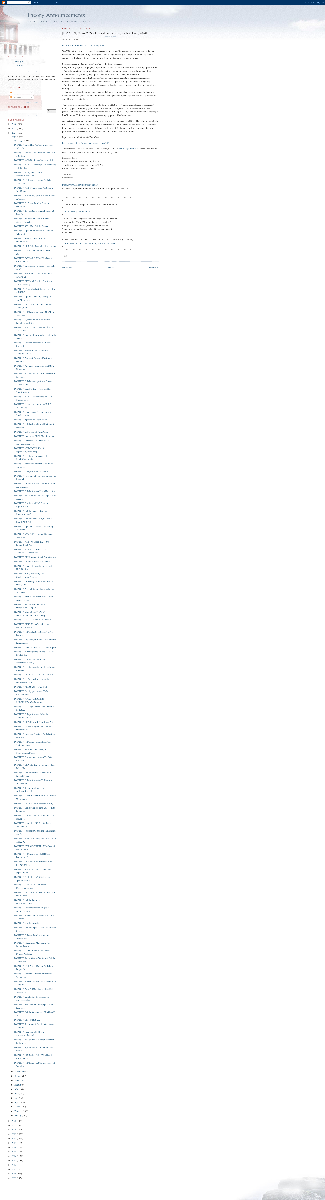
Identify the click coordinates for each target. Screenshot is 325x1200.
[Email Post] (65, 256)
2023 (14, 137)
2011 (14, 1169)
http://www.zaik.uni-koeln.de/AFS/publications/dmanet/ (90, 243)
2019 (14, 1134)
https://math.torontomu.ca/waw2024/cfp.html (83, 45)
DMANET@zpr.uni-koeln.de (77, 211)
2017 (14, 1142)
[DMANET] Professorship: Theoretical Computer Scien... (31, 352)
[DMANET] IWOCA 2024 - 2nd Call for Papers (35, 647)
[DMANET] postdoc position (27, 923)
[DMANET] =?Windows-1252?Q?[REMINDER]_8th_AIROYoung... (30, 613)
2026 (14, 123)
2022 (14, 1120)
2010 (14, 1173)
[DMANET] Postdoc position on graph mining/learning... (31, 909)
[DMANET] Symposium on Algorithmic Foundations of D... (32, 321)
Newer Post (67, 267)
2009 (14, 1178)
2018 (14, 1138)
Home (111, 267)
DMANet (19, 65)
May (16, 1097)
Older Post (154, 267)
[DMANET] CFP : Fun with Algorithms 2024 (34, 721)
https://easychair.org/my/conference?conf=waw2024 (86, 142)
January (18, 1115)
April (17, 1102)
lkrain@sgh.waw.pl (127, 148)
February (18, 1111)
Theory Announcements (56, 15)
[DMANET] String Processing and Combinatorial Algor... (29, 575)
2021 (14, 1125)
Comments (17, 97)
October (18, 1075)
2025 (14, 128)
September (19, 1080)
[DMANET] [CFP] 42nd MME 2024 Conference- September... (30, 551)
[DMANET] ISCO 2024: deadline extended (33, 160)
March (17, 1106)
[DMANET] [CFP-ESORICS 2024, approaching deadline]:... (29, 450)
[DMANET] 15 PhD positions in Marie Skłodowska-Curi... (31, 680)
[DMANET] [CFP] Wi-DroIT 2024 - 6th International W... (31, 543)
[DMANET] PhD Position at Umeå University (34, 491)
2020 (14, 1129)
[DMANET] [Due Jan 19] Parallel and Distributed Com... (31, 886)
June (16, 1093)
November (19, 1071)
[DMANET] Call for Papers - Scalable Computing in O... (30, 512)
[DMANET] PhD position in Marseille (31, 471)
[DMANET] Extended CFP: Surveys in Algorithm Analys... (31, 442)
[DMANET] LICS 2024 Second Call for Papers (35, 245)
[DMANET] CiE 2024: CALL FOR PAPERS (33, 674)
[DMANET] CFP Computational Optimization (35, 557)
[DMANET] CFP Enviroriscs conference (32, 561)
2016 (14, 1147)
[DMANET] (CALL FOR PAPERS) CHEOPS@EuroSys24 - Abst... (29, 700)
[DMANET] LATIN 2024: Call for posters (32, 619)
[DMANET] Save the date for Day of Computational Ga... (30, 751)
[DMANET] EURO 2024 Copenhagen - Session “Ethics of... (31, 625)
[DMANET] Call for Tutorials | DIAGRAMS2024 (27, 901)
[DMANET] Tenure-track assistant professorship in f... (29, 789)
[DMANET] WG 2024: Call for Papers (31, 226)
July (16, 1089)
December (19, 141)
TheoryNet (20, 61)
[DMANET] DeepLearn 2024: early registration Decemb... (30, 1033)
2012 (14, 1164)
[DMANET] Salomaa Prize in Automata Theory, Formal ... (31, 220)
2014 (14, 1156)
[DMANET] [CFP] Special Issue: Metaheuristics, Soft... (28, 174)
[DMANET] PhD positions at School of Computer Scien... (31, 716)
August (17, 1084)
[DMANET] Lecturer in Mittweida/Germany (34, 803)
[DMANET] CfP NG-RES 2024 (28, 1019)
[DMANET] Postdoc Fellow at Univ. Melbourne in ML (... (30, 661)
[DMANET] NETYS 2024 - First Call (30, 686)
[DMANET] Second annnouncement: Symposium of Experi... (30, 606)
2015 (14, 1151)
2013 (14, 1160)
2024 (14, 132)
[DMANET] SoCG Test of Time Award (31, 431)
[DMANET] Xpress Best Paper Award (30, 419)
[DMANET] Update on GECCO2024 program (34, 436)
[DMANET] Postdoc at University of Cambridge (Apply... (30, 457)
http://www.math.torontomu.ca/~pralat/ (80, 184)
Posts (14, 91)
